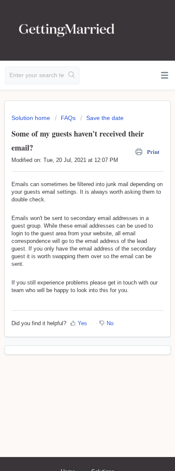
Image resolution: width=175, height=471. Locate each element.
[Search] (71, 75)
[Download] (72, 230)
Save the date (105, 117)
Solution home (31, 117)
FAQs (68, 117)
